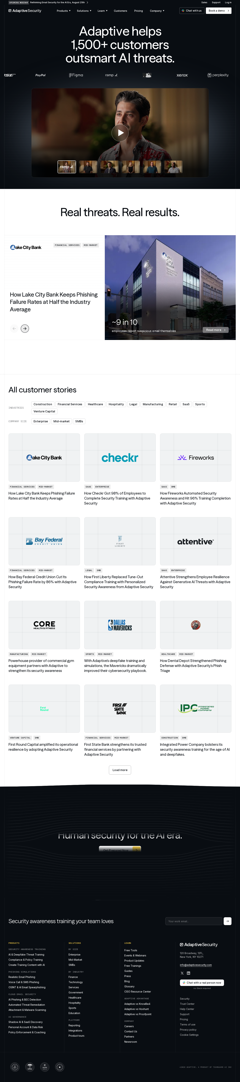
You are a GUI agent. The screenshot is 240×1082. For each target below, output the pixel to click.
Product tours (76, 1035)
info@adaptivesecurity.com (196, 964)
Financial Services (70, 404)
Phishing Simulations (22, 972)
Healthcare (95, 404)
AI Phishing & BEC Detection (25, 999)
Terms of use (187, 1024)
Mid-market (61, 421)
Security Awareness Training (27, 949)
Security (185, 998)
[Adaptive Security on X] (182, 973)
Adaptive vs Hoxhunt (136, 1008)
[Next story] (25, 328)
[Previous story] (14, 328)
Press (127, 976)
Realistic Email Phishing (22, 976)
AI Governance (17, 1017)
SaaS (186, 404)
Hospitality (116, 404)
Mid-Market (75, 959)
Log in (228, 2)
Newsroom (130, 1041)
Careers (129, 1026)
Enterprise (41, 421)
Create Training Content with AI (27, 964)
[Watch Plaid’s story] (109, 166)
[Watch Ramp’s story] (120, 132)
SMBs (79, 421)
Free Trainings (132, 965)
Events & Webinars (135, 955)
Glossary (129, 986)
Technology (76, 982)
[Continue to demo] (227, 921)
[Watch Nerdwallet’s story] (152, 166)
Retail (173, 404)
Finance (73, 976)
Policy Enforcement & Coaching (27, 1032)
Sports (200, 404)
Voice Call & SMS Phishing (24, 982)
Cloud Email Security (22, 994)
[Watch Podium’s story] (88, 166)
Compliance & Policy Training (26, 959)
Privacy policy (188, 1029)
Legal (133, 404)
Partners (129, 1036)
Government (76, 992)
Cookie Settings (189, 1034)
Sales (204, 2)
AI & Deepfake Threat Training (26, 954)
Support (216, 2)
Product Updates (134, 960)
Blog (127, 981)
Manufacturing (153, 404)
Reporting (74, 1025)
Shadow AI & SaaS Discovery (26, 1021)
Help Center (187, 1008)
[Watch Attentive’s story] (131, 166)
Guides (128, 970)
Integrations (75, 1030)
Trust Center (187, 1003)
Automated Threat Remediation (27, 1004)
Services (74, 987)
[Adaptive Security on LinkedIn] (188, 973)
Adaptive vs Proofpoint (137, 1013)
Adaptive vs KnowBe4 (137, 1003)
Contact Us (130, 1031)
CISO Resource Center (137, 991)
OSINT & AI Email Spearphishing (27, 987)
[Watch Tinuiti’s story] (173, 166)
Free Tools (130, 950)
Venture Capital (44, 411)
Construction (43, 404)
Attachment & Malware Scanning (27, 1009)
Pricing (184, 1019)
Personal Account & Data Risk (26, 1027)
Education (74, 1013)
